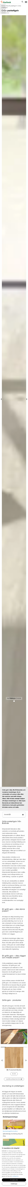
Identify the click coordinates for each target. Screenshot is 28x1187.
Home (3, 5)
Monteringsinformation (10, 1131)
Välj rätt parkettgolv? (11, 5)
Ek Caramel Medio (14, 1070)
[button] (1, 399)
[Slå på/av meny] (26, 2)
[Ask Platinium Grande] (14, 701)
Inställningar (14, 1183)
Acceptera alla (14, 1180)
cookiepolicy (15, 1176)
